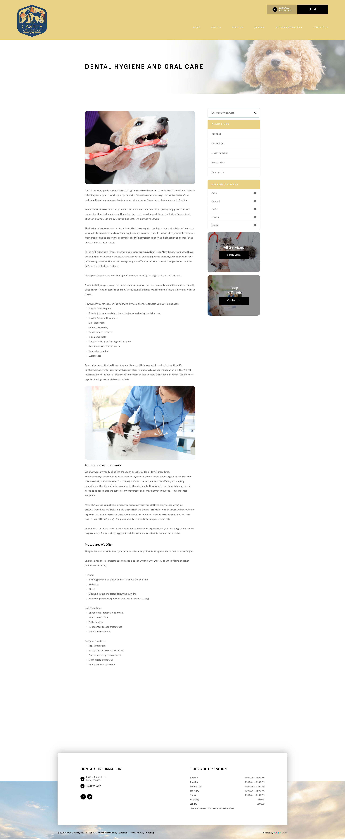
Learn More (234, 254)
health (215, 217)
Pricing (259, 27)
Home (196, 27)
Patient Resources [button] (287, 27)
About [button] (215, 27)
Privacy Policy (137, 832)
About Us (216, 133)
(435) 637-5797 (285, 10)
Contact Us (320, 27)
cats (214, 193)
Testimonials (218, 162)
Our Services (218, 143)
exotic (215, 225)
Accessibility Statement (116, 832)
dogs (214, 209)
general (216, 201)
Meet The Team (220, 153)
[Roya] (280, 832)
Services (237, 27)
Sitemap (150, 832)
